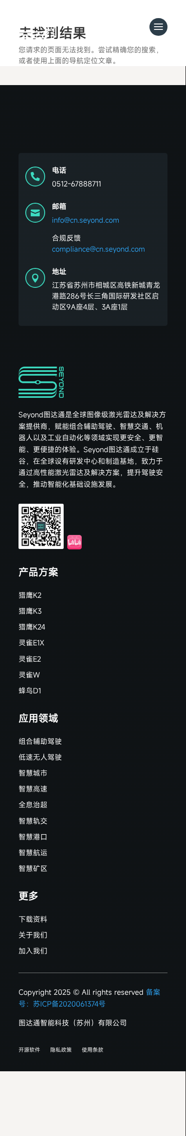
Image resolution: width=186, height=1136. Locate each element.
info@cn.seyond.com (85, 220)
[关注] (41, 526)
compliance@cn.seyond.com (98, 249)
